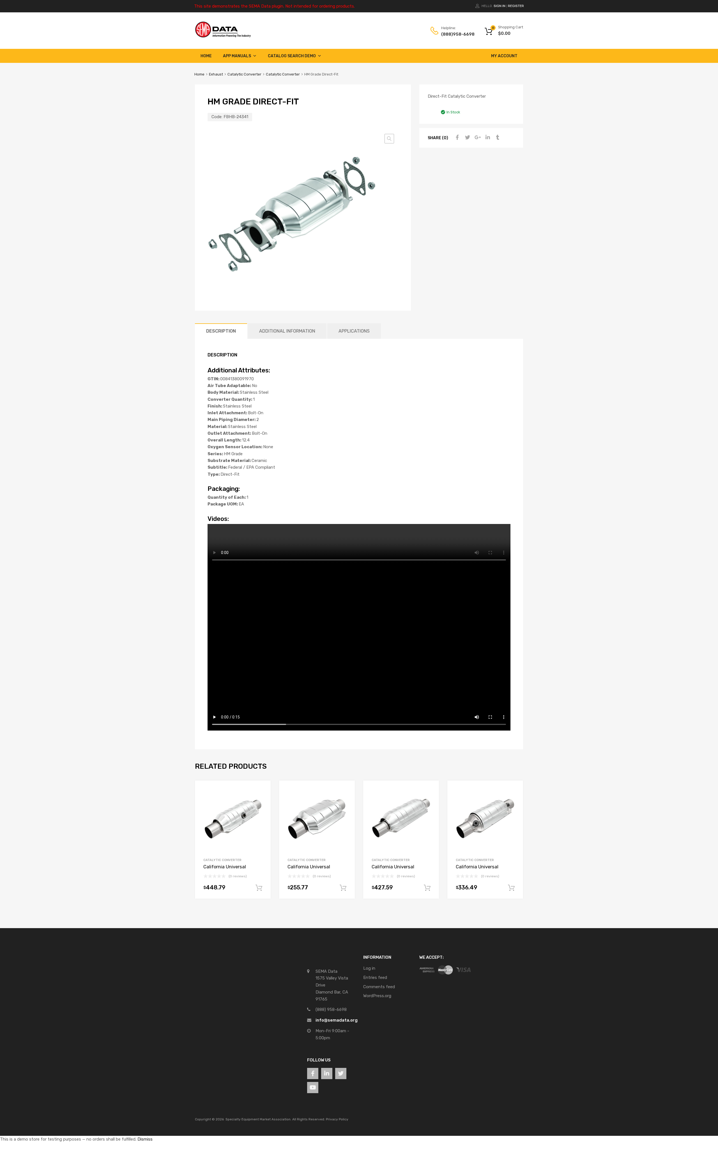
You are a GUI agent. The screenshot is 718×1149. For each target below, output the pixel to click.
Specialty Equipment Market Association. (258, 1119)
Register (516, 6)
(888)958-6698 (455, 34)
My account (504, 56)
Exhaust (216, 74)
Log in (369, 968)
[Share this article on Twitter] (466, 137)
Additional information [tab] (287, 331)
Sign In (499, 6)
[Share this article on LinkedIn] (487, 137)
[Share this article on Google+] (476, 137)
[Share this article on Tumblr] (497, 137)
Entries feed (375, 977)
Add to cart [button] (259, 888)
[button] (389, 138)
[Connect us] (312, 1073)
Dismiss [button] (145, 1139)
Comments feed (379, 986)
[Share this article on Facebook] (456, 137)
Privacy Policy (337, 1119)
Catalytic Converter (244, 74)
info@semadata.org (337, 1020)
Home (206, 56)
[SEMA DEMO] (223, 36)
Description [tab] (221, 331)
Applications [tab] (354, 331)
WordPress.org (377, 995)
